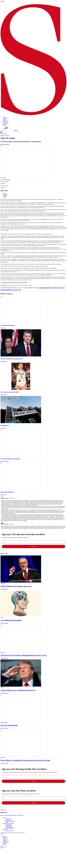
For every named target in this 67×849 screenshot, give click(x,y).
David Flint (3, 328)
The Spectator (3, 809)
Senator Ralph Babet (5, 144)
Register (2, 133)
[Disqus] (33, 512)
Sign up (33, 546)
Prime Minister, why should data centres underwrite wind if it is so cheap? (25, 760)
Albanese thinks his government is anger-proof (16, 586)
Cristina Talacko (4, 763)
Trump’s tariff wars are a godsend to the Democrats (18, 690)
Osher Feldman (4, 589)
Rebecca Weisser (5, 728)
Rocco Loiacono (4, 461)
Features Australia (5, 135)
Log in (5, 133)
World (2, 617)
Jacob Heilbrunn (4, 693)
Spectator (2, 1)
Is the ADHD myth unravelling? (11, 620)
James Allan (3, 394)
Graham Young (4, 658)
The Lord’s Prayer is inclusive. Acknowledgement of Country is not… (24, 655)
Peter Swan (3, 428)
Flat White (3, 583)
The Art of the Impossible (9, 725)
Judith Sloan (3, 361)
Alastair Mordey (4, 623)
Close (2, 833)
